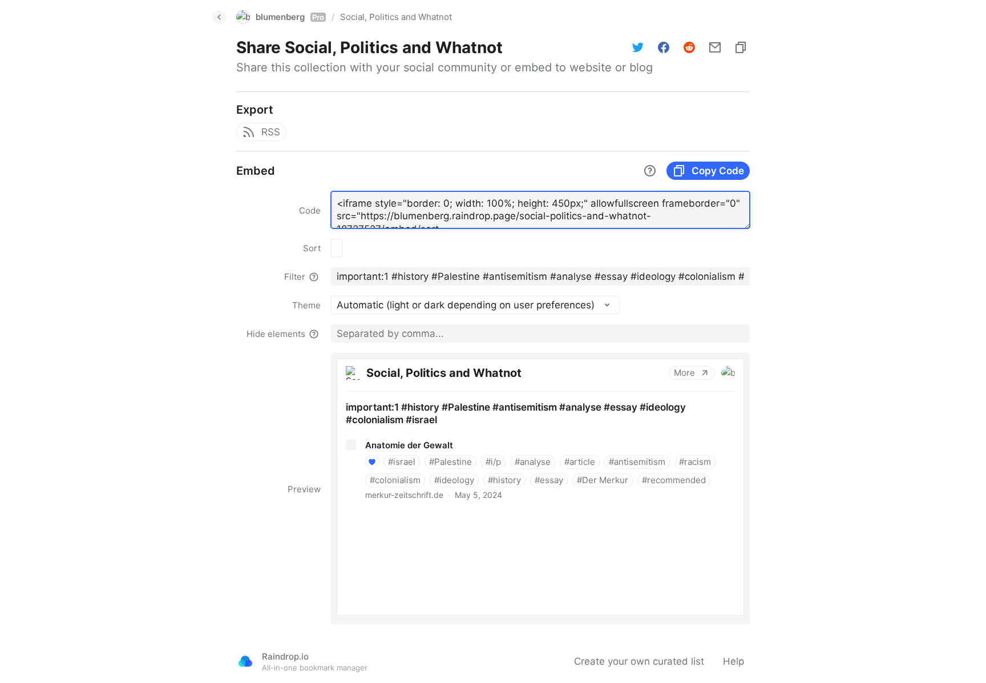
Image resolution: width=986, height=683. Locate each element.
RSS (270, 132)
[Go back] (219, 17)
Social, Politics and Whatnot (396, 16)
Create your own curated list (639, 661)
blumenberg (290, 16)
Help (733, 661)
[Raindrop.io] (245, 661)
